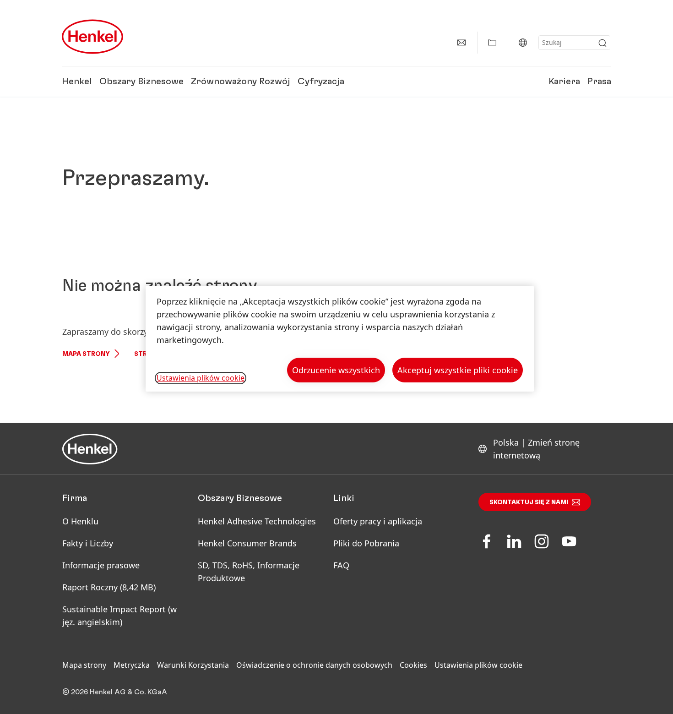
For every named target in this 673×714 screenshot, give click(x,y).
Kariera (564, 81)
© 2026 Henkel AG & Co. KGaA (114, 692)
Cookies (413, 665)
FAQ (341, 565)
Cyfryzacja (321, 81)
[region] (340, 339)
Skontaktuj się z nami (528, 502)
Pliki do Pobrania (366, 543)
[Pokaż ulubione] (492, 43)
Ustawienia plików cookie (478, 665)
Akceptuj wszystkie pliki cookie (457, 370)
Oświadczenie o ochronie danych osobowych (314, 665)
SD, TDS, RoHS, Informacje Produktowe (248, 571)
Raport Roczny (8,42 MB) (109, 587)
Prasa (599, 81)
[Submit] (602, 43)
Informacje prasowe (101, 565)
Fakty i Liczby (87, 543)
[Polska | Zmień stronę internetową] (523, 43)
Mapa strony (86, 354)
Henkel (77, 81)
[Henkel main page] (92, 36)
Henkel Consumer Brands (247, 543)
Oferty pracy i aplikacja (377, 521)
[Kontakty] (461, 43)
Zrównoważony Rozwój (240, 81)
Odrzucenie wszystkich (336, 370)
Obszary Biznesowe (141, 81)
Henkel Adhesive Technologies (257, 521)
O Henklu (80, 521)
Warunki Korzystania (193, 665)
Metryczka (132, 665)
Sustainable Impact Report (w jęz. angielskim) (119, 615)
